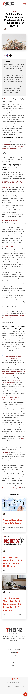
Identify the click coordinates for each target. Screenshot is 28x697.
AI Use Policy (23, 685)
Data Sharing (6, 452)
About (13, 659)
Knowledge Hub (13, 655)
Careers (13, 665)
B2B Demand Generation (13, 646)
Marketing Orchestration (13, 649)
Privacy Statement (10, 685)
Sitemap (4, 685)
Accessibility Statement (17, 685)
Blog (14, 11)
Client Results (13, 652)
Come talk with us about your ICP (11, 488)
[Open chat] (25, 694)
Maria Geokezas (8, 99)
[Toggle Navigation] (24, 4)
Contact (13, 668)
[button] (7, 55)
